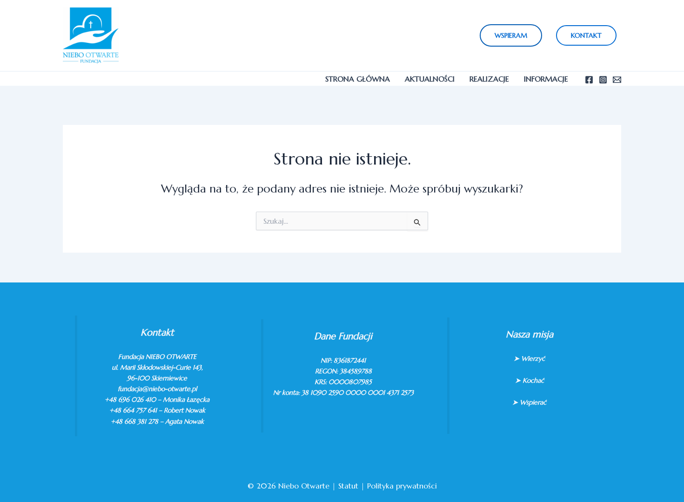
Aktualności (430, 78)
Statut (348, 485)
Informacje (546, 78)
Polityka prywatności (402, 485)
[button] (511, 35)
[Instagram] (603, 80)
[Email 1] (617, 80)
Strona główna (357, 78)
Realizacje (489, 78)
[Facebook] (589, 80)
